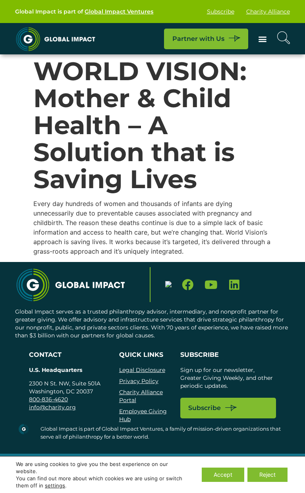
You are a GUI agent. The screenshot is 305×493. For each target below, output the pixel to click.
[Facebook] (188, 285)
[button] (262, 38)
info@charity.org (52, 407)
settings (55, 485)
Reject (267, 474)
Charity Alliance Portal (141, 396)
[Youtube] (211, 285)
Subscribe (220, 11)
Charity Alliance (268, 11)
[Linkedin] (234, 285)
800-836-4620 (48, 399)
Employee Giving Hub (143, 415)
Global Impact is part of (84, 11)
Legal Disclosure (142, 370)
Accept (223, 474)
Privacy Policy (138, 381)
